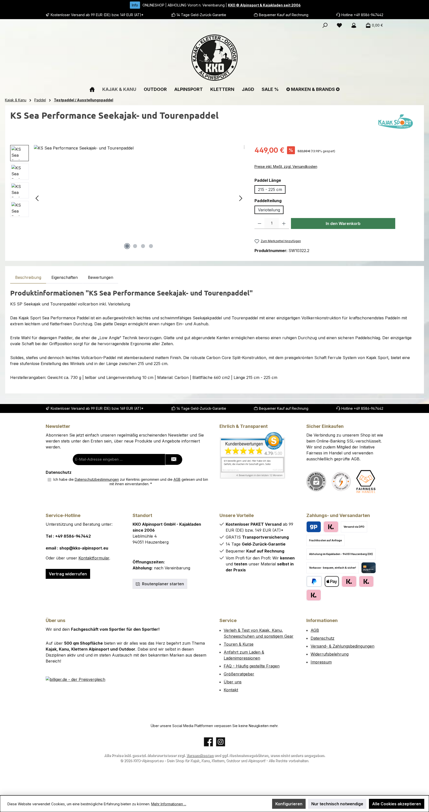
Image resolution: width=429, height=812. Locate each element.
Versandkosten (200, 755)
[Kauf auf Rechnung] (349, 581)
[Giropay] (313, 526)
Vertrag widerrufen (68, 573)
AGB (177, 479)
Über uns (233, 681)
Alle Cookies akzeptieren (396, 803)
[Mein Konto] (354, 25)
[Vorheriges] (37, 198)
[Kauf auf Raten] (330, 526)
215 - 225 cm (270, 189)
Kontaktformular (93, 557)
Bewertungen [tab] (100, 277)
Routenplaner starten (162, 583)
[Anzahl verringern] (259, 223)
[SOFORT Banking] (366, 581)
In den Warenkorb (343, 223)
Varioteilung (269, 209)
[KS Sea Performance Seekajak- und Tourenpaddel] (139, 198)
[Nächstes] (240, 198)
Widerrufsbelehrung (330, 654)
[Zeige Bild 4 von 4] (151, 246)
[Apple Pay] (331, 581)
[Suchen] (325, 25)
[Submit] (173, 459)
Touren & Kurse (238, 644)
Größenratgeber (239, 673)
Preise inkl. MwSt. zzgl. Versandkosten (285, 166)
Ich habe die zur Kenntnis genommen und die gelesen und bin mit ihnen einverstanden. (130, 481)
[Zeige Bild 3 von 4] (143, 246)
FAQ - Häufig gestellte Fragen (252, 666)
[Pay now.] (313, 595)
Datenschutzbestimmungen (97, 479)
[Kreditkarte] (368, 567)
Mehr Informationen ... (168, 804)
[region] (127, 198)
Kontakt (231, 689)
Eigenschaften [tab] (64, 277)
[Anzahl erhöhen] (284, 223)
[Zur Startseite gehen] (214, 57)
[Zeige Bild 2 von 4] (135, 246)
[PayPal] (314, 581)
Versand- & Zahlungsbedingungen (342, 646)
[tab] (28, 277)
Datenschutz (322, 638)
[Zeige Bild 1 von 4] (127, 246)
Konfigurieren (288, 803)
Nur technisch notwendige (337, 803)
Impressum (321, 662)
